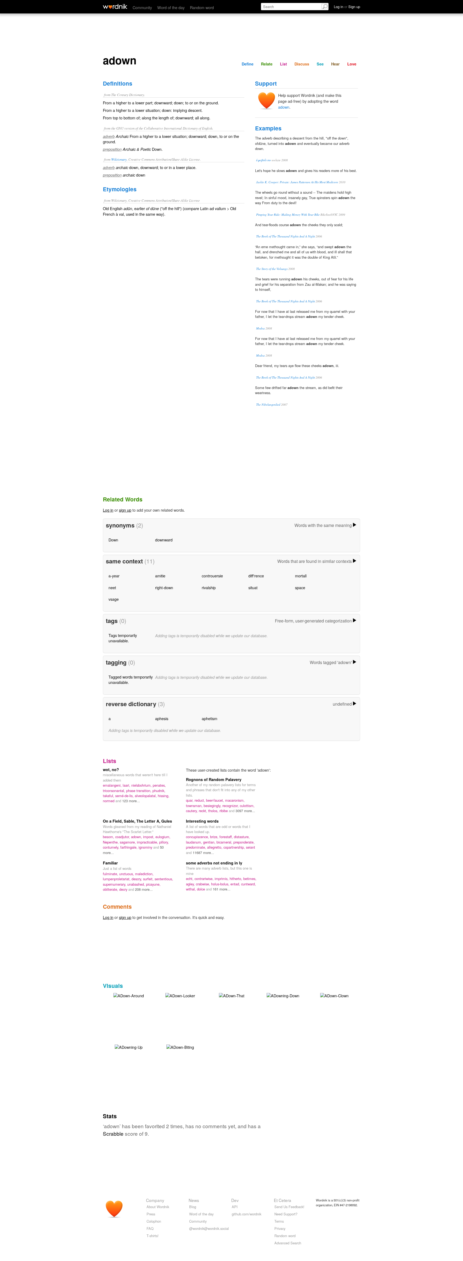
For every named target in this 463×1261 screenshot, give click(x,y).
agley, (191, 883)
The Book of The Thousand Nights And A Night (285, 236)
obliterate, (111, 889)
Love (351, 64)
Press (151, 1213)
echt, (190, 878)
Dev (235, 1200)
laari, (127, 785)
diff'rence (256, 575)
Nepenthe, (111, 842)
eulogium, (162, 836)
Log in (108, 510)
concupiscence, (198, 836)
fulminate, (111, 873)
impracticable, (148, 842)
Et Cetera (282, 1200)
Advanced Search (287, 1242)
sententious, (164, 878)
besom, (109, 836)
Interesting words (202, 821)
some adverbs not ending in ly (214, 863)
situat (252, 587)
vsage (114, 599)
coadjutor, (123, 836)
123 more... (131, 800)
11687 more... (203, 852)
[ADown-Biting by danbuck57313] (180, 1046)
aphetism (209, 718)
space (300, 587)
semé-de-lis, (125, 795)
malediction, (144, 873)
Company (155, 1200)
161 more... (221, 889)
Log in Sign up (347, 6)
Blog (192, 1206)
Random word (202, 7)
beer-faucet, (215, 800)
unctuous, (127, 873)
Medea (260, 328)
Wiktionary (119, 159)
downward (164, 539)
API (235, 1206)
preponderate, (244, 842)
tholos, (213, 810)
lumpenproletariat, (117, 878)
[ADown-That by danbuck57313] (231, 995)
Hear (335, 64)
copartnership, (234, 847)
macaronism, (235, 800)
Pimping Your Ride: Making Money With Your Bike (288, 214)
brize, (214, 836)
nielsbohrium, (142, 785)
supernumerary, (115, 884)
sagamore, (128, 842)
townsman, (195, 805)
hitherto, (236, 878)
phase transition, (139, 790)
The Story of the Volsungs (271, 269)
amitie (160, 575)
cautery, (192, 810)
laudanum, (194, 842)
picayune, (153, 884)
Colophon (154, 1221)
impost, (149, 836)
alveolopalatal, (146, 795)
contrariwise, (205, 878)
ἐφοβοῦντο (263, 160)
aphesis (161, 718)
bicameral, (224, 842)
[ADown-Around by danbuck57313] (128, 995)
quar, (190, 800)
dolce (201, 889)
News (194, 1200)
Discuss (301, 64)
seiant (250, 847)
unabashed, (136, 884)
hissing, (163, 795)
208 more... (144, 889)
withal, (191, 889)
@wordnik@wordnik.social (209, 1228)
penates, (159, 785)
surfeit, (149, 878)
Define (247, 64)
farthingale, (129, 847)
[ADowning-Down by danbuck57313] (283, 995)
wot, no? (111, 769)
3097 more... (245, 810)
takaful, (109, 795)
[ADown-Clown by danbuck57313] (334, 995)
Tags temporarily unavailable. (123, 637)
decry (123, 889)
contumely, (111, 847)
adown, (137, 836)
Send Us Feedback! (289, 1206)
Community (142, 7)
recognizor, (231, 805)
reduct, (200, 800)
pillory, (164, 842)
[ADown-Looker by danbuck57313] (180, 995)
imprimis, (222, 878)
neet (112, 587)
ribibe (224, 810)
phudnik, (158, 790)
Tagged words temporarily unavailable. (131, 679)
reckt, (203, 810)
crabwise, (203, 883)
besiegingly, (213, 805)
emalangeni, (113, 785)
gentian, (209, 842)
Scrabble (113, 1133)
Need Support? (285, 1213)
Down (113, 539)
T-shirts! (153, 1235)
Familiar (110, 863)
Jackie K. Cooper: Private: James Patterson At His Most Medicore (297, 182)
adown (283, 107)
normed (109, 800)
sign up (125, 510)
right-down (164, 587)
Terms (279, 1221)
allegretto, (215, 847)
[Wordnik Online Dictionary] (115, 6)
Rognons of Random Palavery (213, 779)
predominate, (196, 847)
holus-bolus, (220, 883)
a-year (114, 575)
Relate (266, 64)
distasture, (242, 836)
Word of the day (171, 7)
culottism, (247, 805)
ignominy (146, 847)
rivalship (209, 587)
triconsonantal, (114, 790)
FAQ (150, 1228)
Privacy (279, 1228)
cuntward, (248, 883)
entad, (235, 883)
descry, (137, 878)
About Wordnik (158, 1206)
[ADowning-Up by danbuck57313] (129, 1046)
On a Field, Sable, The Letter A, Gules (137, 821)
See (320, 64)
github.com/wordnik (246, 1213)
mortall (301, 575)
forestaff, (226, 836)
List (283, 64)
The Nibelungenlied (268, 404)
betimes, (249, 878)
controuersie (212, 575)
